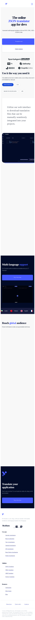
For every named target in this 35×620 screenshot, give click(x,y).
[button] (31, 4)
